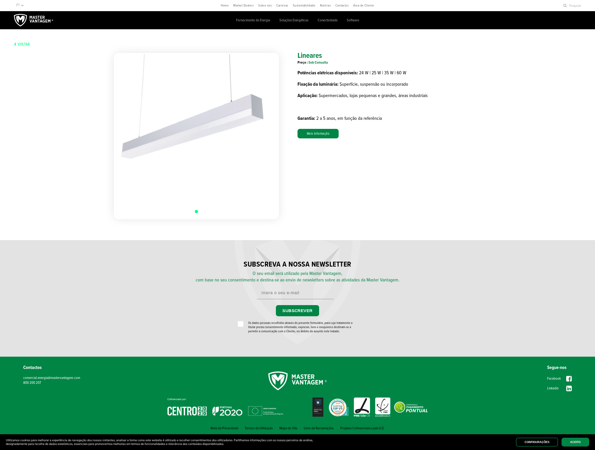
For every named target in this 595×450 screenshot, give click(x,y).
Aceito (575, 442)
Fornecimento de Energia (253, 20)
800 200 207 (32, 382)
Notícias (325, 5)
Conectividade (327, 20)
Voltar (24, 44)
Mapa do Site (288, 428)
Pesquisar (575, 6)
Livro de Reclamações (319, 428)
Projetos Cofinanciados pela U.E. (362, 428)
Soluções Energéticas (293, 20)
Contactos (342, 5)
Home (225, 5)
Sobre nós (265, 5)
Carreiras (282, 5)
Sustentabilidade (304, 5)
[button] (196, 211)
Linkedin (553, 388)
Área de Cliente (363, 5)
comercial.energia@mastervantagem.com (51, 377)
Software (353, 20)
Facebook (554, 378)
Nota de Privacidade (224, 428)
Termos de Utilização (259, 428)
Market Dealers (243, 5)
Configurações (537, 442)
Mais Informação (318, 133)
